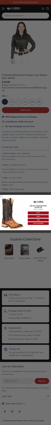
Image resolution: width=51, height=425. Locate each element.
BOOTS (38, 212)
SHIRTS (38, 216)
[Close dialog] (1, 196)
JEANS (38, 219)
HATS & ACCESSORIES (38, 223)
